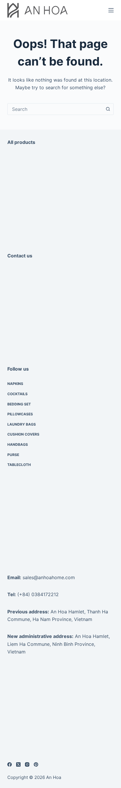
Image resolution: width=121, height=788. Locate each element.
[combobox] (55, 109)
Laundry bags (21, 424)
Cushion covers (23, 434)
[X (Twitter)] (18, 764)
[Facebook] (9, 764)
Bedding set (19, 404)
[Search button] (107, 109)
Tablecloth (19, 464)
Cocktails (17, 394)
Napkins (15, 383)
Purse (13, 455)
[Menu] (111, 10)
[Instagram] (27, 764)
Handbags (17, 444)
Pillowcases (20, 414)
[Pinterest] (36, 764)
